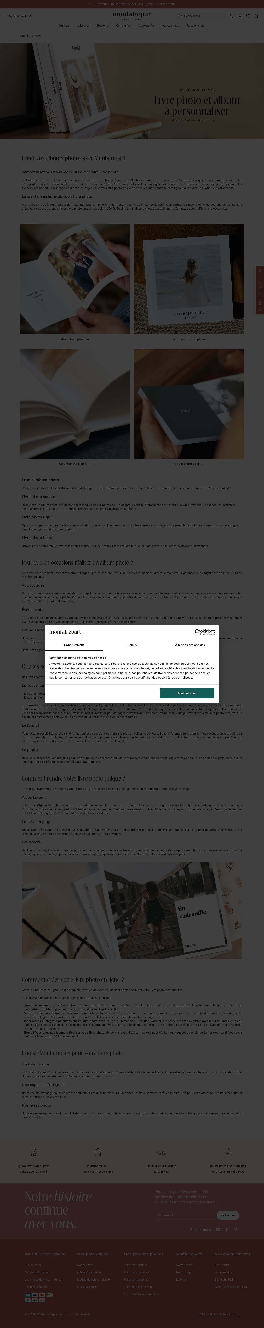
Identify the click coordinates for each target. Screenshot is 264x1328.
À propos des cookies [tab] (190, 644)
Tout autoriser (187, 693)
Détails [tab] (132, 644)
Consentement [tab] (74, 644)
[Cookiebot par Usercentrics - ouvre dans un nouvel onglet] (198, 632)
